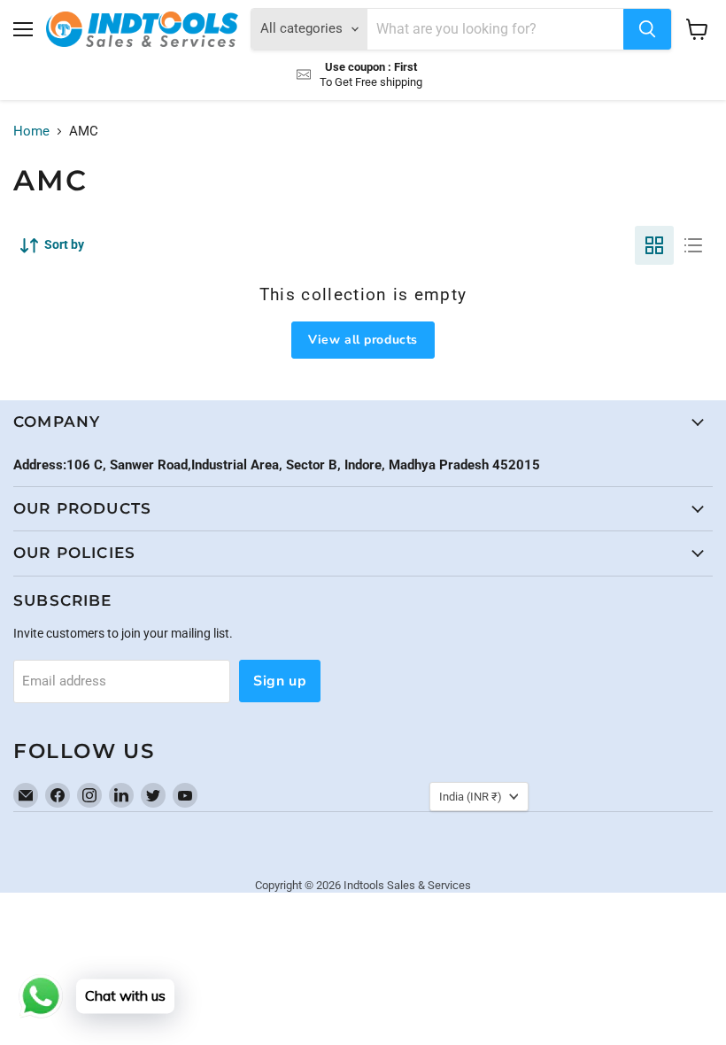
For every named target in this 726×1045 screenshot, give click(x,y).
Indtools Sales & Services (407, 885)
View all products (363, 339)
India (470, 796)
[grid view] (654, 245)
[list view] (693, 245)
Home (31, 131)
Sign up (279, 681)
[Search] (647, 29)
